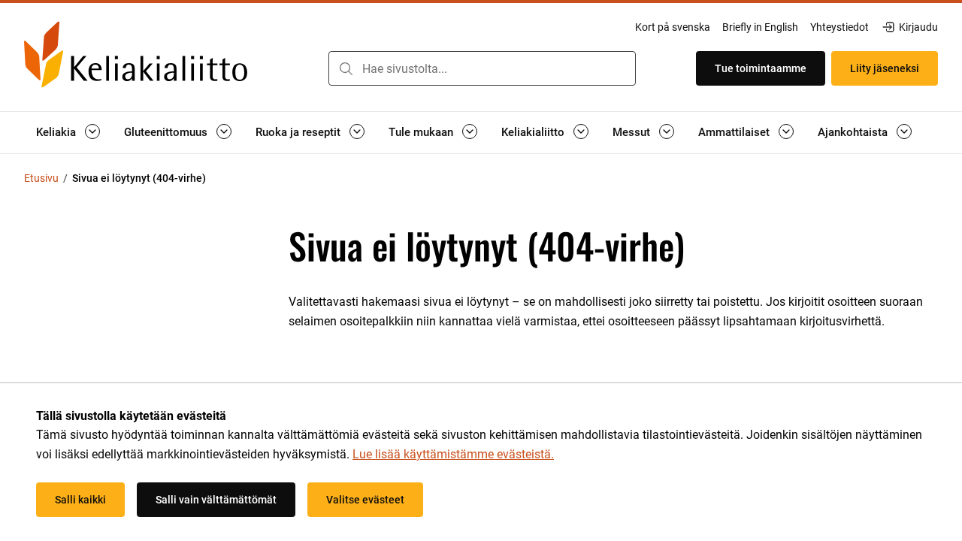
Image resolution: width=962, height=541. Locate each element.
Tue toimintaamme (760, 68)
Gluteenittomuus (165, 132)
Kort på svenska (672, 27)
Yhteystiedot (839, 27)
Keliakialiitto (532, 132)
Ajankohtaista (853, 132)
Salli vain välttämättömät (216, 500)
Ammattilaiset (734, 132)
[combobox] (482, 68)
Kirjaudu (918, 28)
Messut (631, 132)
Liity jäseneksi (884, 68)
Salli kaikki (80, 500)
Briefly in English (760, 27)
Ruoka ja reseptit (298, 132)
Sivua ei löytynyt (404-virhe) (139, 178)
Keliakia (56, 132)
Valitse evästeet (365, 500)
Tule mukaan (421, 132)
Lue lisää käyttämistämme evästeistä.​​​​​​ (453, 454)
